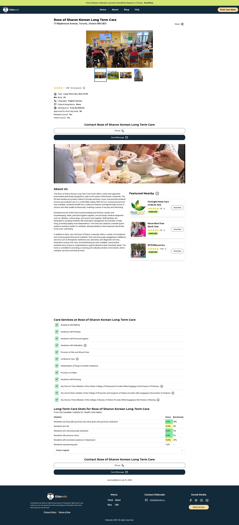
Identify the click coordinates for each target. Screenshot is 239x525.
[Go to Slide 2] (113, 75)
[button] (119, 49)
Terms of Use (64, 512)
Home (110, 500)
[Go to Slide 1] (100, 75)
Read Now (148, 3)
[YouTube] (201, 501)
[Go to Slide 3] (126, 75)
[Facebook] (190, 501)
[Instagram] (196, 501)
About (118, 500)
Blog (110, 505)
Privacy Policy (50, 512)
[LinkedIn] (207, 501)
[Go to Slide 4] (138, 75)
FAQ (117, 505)
